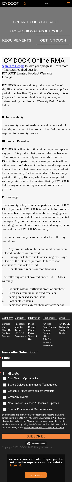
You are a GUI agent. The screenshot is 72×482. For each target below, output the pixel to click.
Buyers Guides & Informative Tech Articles (32, 384)
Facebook (20, 324)
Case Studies (49, 327)
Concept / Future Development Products (31, 390)
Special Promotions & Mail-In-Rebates (30, 409)
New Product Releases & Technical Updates (33, 403)
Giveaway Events (18, 396)
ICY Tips (47, 324)
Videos (46, 336)
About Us (6, 330)
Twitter (18, 330)
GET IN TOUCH (53, 40)
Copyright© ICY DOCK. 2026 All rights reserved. (28, 447)
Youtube (19, 327)
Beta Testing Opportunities (23, 378)
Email (6, 357)
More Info (16, 465)
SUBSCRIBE (36, 436)
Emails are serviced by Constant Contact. (44, 427)
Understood (35, 475)
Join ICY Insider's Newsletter (48, 342)
